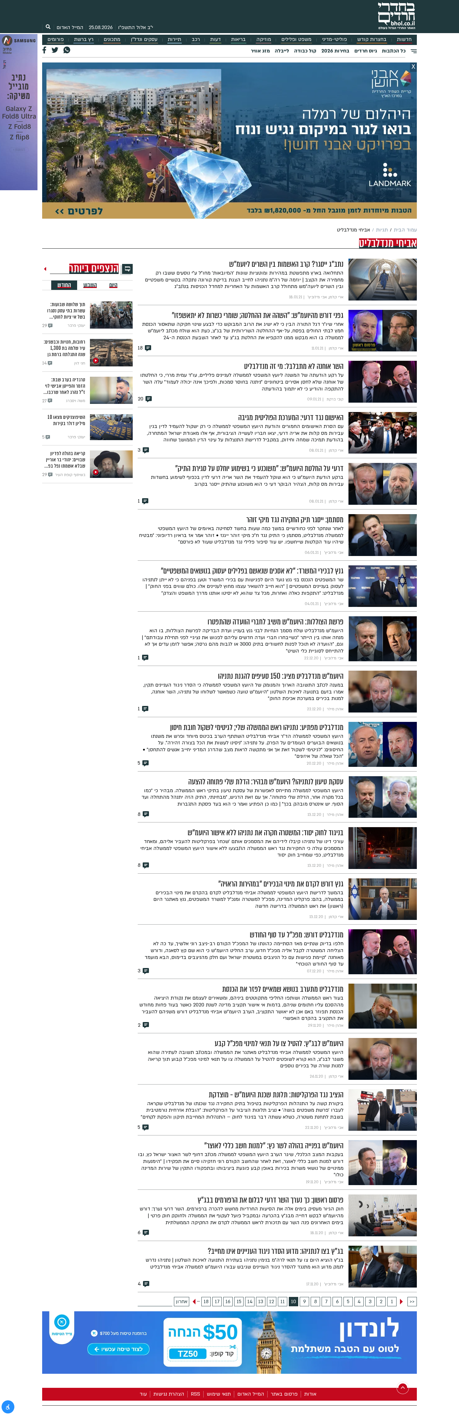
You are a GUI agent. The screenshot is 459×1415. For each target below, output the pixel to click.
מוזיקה (263, 39)
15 (239, 1301)
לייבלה (282, 50)
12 (271, 1301)
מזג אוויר (260, 50)
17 (217, 1301)
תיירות (174, 39)
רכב (196, 39)
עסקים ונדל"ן (144, 39)
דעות (215, 39)
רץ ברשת (83, 39)
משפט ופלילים (296, 39)
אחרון (181, 1301)
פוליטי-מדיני (334, 39)
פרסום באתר (284, 1394)
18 (206, 1301)
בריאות (238, 39)
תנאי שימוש (219, 1394)
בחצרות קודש (372, 39)
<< (412, 1301)
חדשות (404, 39)
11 (282, 1301)
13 (260, 1301)
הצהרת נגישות (168, 1394)
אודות (310, 1394)
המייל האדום (70, 27)
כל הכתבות (394, 50)
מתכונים (112, 39)
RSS (195, 1394)
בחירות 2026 (335, 50)
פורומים (55, 39)
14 (250, 1301)
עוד (143, 1394)
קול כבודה (305, 50)
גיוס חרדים (365, 50)
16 (227, 1301)
